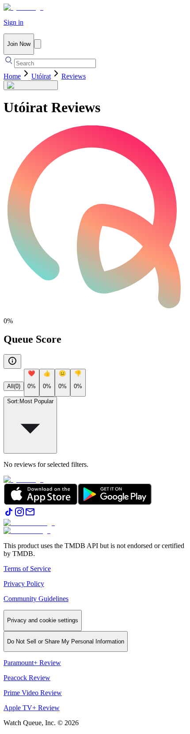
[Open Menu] (37, 44)
